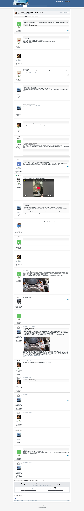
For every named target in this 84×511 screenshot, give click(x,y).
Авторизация (61, 12)
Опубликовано (27, 136)
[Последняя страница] (37, 16)
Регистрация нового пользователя (28, 490)
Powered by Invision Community (42, 507)
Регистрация (68, 1)
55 (27, 480)
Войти (55, 490)
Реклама (44, 505)
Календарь (19, 7)
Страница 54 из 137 (41, 480)
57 (30, 480)
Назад (16, 480)
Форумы (14, 7)
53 (24, 480)
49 (18, 480)
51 (21, 480)
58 (32, 480)
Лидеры (24, 7)
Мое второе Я (30, 13)
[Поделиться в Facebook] (15, 498)
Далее (36, 480)
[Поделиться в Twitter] (14, 498)
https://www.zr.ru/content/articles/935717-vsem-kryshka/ (31, 254)
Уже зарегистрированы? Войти (59, 1)
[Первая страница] (14, 16)
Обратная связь (40, 505)
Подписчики (65, 12)
